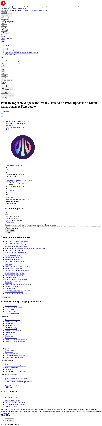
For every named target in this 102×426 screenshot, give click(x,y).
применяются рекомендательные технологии (40, 409)
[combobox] (10, 61)
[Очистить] (3, 65)
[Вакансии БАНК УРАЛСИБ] (53, 147)
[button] (3, 35)
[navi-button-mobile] (3, 41)
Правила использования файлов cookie (35, 10)
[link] (4, 30)
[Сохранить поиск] (3, 70)
